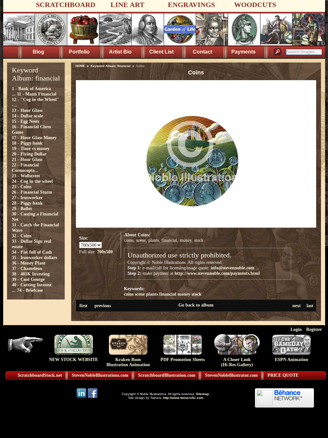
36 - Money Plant (28, 262)
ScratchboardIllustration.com (166, 375)
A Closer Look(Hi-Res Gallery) (237, 362)
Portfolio (79, 52)
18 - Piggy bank (27, 143)
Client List (161, 52)
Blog (38, 52)
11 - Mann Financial (36, 94)
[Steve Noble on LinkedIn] (81, 397)
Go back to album (196, 304)
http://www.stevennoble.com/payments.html (217, 273)
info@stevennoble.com (232, 267)
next (296, 305)
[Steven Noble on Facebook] (92, 397)
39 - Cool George (28, 279)
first (83, 305)
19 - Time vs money (31, 148)
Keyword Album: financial (111, 66)
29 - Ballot (22, 208)
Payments (243, 52)
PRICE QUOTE (283, 375)
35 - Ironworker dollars (34, 257)
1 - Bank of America (31, 88)
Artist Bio (120, 52)
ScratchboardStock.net (40, 375)
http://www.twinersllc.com (183, 398)
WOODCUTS (255, 5)
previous (102, 305)
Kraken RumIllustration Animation (128, 362)
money (183, 294)
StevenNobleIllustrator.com (231, 375)
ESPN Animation (291, 359)
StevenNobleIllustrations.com (100, 375)
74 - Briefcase (30, 290)
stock (196, 294)
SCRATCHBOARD (65, 5)
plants (152, 294)
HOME (80, 66)
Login (296, 329)
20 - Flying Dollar (29, 153)
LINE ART (127, 5)
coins (129, 294)
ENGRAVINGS (191, 5)
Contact (202, 52)
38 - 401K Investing (31, 273)
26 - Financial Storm (32, 192)
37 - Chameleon (27, 268)
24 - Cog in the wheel (32, 181)
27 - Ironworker (27, 197)
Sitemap (202, 394)
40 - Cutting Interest (32, 284)
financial (167, 294)
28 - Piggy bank (27, 203)
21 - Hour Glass (27, 159)
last (310, 305)
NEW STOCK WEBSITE (73, 359)
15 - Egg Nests (25, 121)
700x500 (105, 251)
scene (140, 294)
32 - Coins (21, 235)
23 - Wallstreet (26, 175)
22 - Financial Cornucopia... (25, 167)
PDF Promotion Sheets (182, 359)
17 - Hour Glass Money (34, 137)
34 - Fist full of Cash (32, 252)
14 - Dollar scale (27, 115)
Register (314, 329)
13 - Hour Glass (27, 110)
